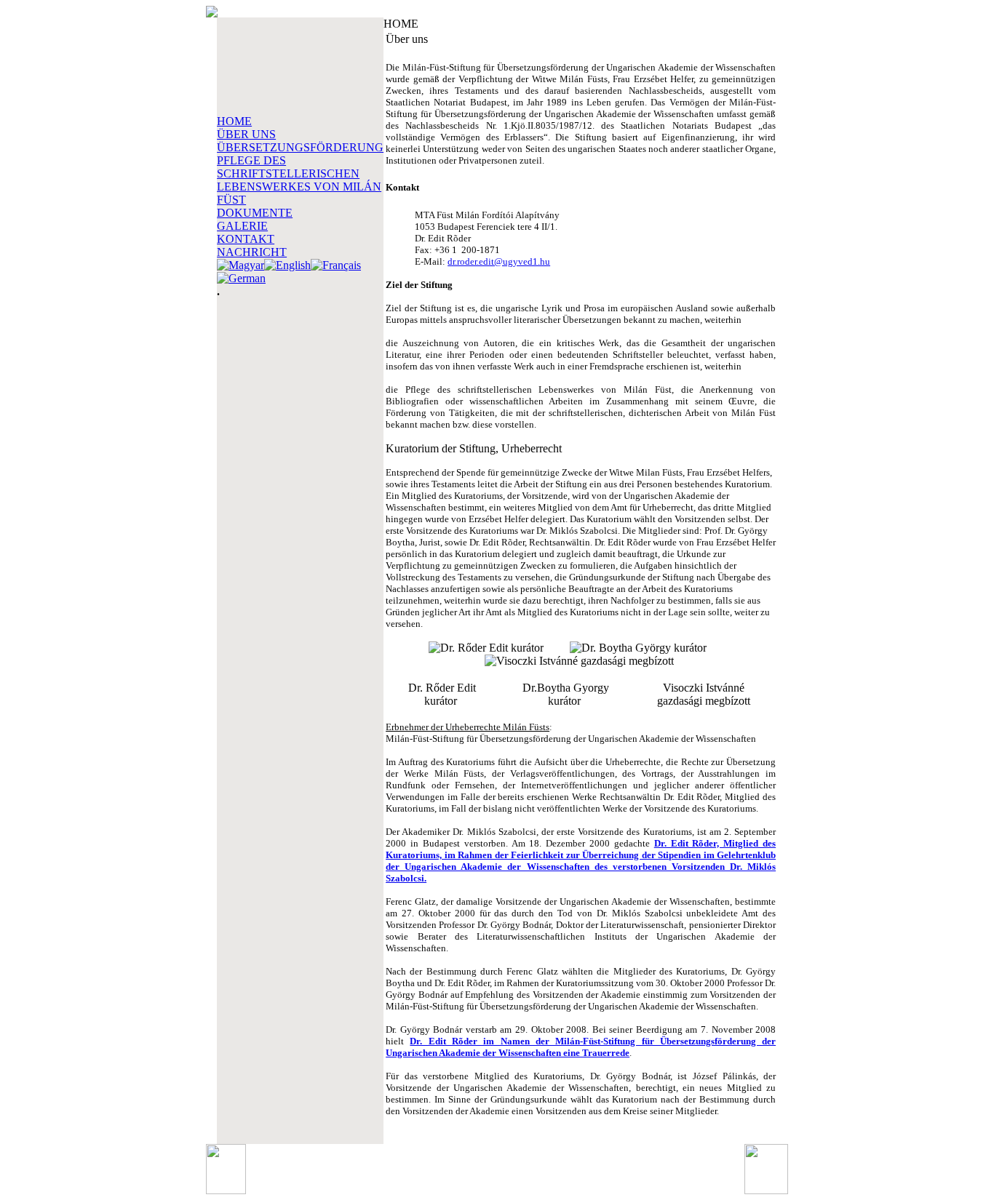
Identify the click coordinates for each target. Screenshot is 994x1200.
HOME (234, 121)
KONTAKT (245, 239)
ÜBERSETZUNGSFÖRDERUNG (300, 147)
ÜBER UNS (246, 134)
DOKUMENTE (255, 213)
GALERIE (242, 226)
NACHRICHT (252, 252)
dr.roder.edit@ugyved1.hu (499, 261)
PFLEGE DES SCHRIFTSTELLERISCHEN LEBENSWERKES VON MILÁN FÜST (299, 180)
